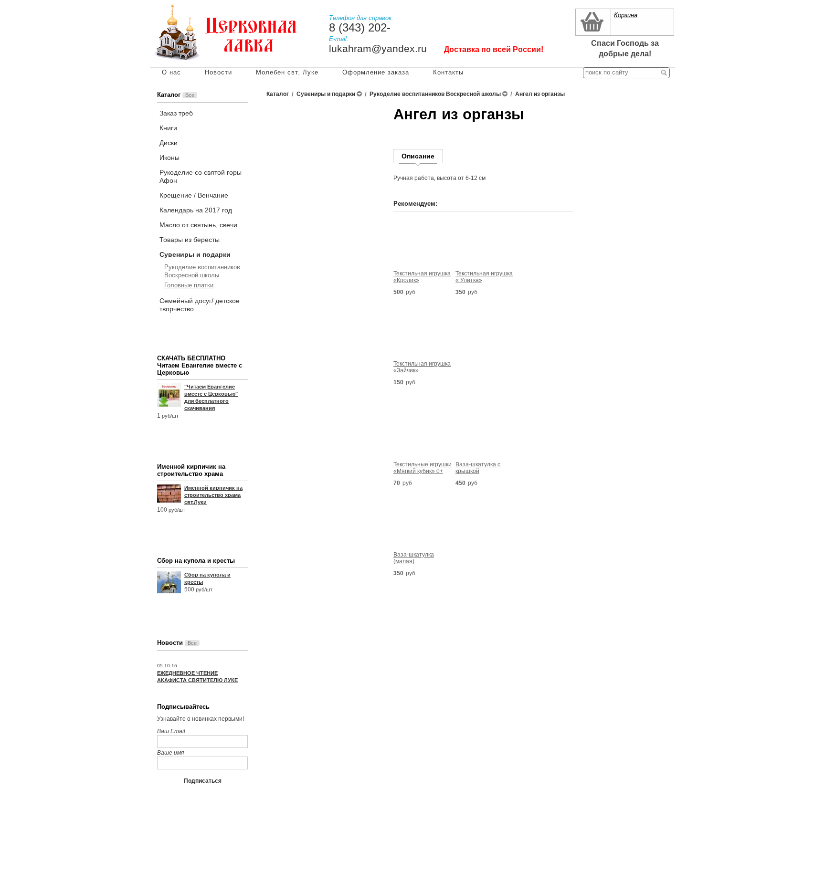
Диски (168, 143)
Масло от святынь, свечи (198, 225)
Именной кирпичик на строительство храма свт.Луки (213, 495)
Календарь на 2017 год (195, 210)
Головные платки (188, 285)
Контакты (448, 72)
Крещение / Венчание (193, 195)
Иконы (169, 157)
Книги (168, 128)
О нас (171, 72)
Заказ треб (176, 113)
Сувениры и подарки (195, 254)
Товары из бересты (189, 239)
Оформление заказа (375, 72)
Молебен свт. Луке (287, 72)
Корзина (625, 15)
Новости (218, 72)
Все (189, 95)
